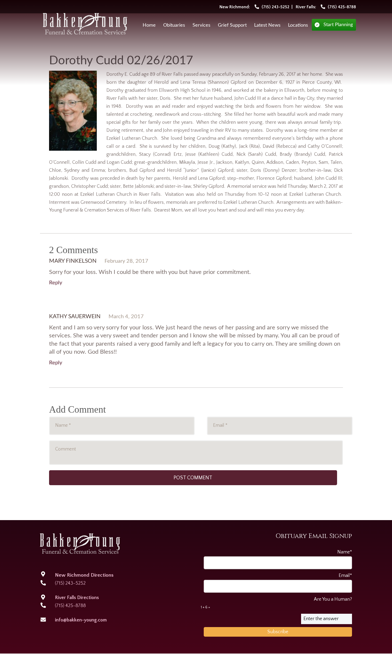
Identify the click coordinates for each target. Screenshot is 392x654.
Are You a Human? (276, 603)
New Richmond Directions (84, 575)
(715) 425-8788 (70, 605)
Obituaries (174, 25)
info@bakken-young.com (81, 620)
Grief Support (232, 25)
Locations (298, 25)
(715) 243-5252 (70, 583)
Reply (55, 282)
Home (149, 25)
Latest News (267, 25)
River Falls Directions (77, 597)
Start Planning (338, 24)
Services (201, 25)
